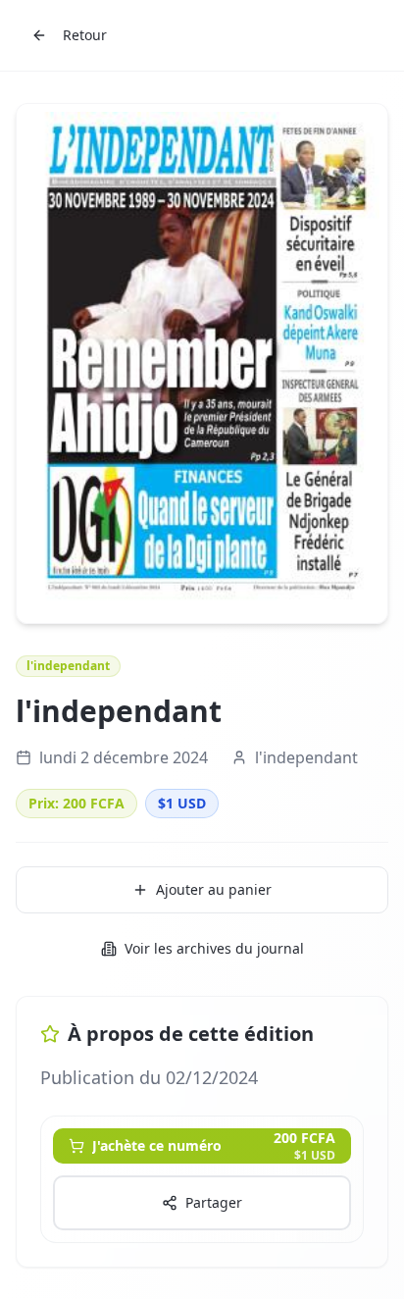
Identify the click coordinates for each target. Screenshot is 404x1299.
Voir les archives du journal (214, 948)
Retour (85, 35)
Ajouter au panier (214, 889)
